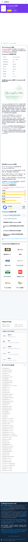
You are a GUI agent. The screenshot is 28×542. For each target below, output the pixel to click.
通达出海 (12, 529)
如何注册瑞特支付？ (6, 368)
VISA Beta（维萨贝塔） (10, 532)
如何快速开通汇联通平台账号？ (8, 456)
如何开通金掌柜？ (5, 411)
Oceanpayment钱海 (12, 43)
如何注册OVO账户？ (6, 453)
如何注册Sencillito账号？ (7, 439)
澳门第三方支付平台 (19, 326)
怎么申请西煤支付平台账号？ (8, 397)
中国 (14, 238)
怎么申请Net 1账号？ (6, 423)
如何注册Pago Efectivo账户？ (8, 446)
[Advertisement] (14, 28)
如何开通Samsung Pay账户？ (8, 418)
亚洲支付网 (11, 525)
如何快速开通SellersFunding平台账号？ (10, 435)
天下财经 (8, 531)
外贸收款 (16, 238)
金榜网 (5, 531)
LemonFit (2, 532)
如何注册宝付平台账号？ (7, 408)
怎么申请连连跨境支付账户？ (8, 382)
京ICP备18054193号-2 (11, 540)
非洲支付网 (21, 525)
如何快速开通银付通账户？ (7, 451)
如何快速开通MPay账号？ (7, 409)
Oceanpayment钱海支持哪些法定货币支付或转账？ (13, 226)
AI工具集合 (15, 529)
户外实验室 (5, 530)
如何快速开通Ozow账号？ (7, 406)
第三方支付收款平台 (5, 506)
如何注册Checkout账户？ (7, 396)
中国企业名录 (12, 531)
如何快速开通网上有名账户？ (8, 394)
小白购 (3, 531)
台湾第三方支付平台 (6, 326)
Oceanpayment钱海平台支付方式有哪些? (12, 230)
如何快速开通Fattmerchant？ (8, 428)
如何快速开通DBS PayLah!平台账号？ (10, 385)
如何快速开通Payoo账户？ (7, 380)
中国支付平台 (6, 43)
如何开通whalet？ (5, 404)
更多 (24, 365)
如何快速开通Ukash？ (6, 399)
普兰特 (15, 531)
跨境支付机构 (17, 536)
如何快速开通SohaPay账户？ (8, 425)
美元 (23, 238)
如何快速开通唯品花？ (6, 402)
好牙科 (19, 530)
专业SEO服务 (9, 530)
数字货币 (22, 520)
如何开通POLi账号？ (6, 392)
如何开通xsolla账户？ (6, 442)
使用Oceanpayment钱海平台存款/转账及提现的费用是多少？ (13, 235)
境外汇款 (21, 514)
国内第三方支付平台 (6, 324)
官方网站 (9, 10)
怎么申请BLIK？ (5, 415)
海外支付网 (16, 526)
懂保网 (24, 531)
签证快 (13, 530)
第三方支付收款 (11, 536)
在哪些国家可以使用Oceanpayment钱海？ (12, 222)
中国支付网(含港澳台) (5, 525)
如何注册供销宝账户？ (6, 413)
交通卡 (11, 520)
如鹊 (19, 531)
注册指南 (14, 10)
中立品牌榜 (22, 530)
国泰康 (17, 531)
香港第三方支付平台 (19, 324)
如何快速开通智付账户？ (7, 444)
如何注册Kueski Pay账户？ (7, 468)
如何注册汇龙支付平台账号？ (8, 401)
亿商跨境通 (19, 529)
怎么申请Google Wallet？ (7, 437)
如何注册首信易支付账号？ (7, 447)
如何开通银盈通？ (5, 378)
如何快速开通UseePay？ (7, 449)
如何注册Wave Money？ (7, 458)
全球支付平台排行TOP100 (7, 527)
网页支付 (21, 238)
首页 (2, 43)
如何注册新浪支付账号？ (7, 461)
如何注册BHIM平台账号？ (7, 370)
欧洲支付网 (16, 525)
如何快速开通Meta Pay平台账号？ (9, 434)
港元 (19, 238)
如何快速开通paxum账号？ (7, 377)
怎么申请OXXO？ (5, 373)
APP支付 (5, 238)
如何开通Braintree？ (6, 387)
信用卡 (7, 520)
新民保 (5, 532)
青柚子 (21, 531)
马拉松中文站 (16, 530)
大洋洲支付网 (6, 526)
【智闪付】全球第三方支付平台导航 (15, 539)
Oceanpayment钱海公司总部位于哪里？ (12, 215)
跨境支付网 (11, 526)
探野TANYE (16, 532)
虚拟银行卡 (18, 520)
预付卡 (14, 520)
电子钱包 (4, 520)
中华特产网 (8, 529)
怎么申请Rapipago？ (6, 375)
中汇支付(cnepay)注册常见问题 (8, 463)
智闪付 (6, 529)
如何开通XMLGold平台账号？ (8, 427)
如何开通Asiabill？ (5, 441)
